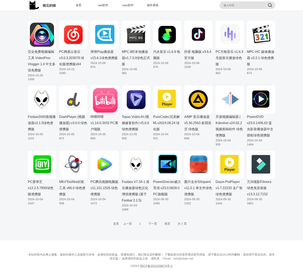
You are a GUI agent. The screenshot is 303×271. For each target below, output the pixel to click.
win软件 (103, 5)
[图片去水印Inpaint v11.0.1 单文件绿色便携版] (198, 164)
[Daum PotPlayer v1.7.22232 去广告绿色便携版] (230, 164)
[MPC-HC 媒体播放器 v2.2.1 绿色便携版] (261, 34)
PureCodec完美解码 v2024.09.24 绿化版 (166, 123)
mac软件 (128, 5)
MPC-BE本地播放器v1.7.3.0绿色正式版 (136, 58)
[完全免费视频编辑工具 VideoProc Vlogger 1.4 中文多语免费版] (42, 34)
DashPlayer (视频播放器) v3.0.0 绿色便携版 (73, 123)
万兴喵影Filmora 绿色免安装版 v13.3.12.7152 (259, 188)
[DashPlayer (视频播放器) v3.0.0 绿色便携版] (73, 99)
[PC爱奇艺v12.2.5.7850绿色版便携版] (42, 164)
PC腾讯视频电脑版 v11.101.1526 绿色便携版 (104, 188)
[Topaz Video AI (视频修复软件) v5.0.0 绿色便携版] (136, 99)
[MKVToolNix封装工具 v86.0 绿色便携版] (73, 164)
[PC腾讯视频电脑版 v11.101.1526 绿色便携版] (104, 164)
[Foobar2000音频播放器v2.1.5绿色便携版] (42, 99)
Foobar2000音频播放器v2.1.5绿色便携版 (42, 123)
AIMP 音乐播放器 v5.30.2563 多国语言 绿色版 (197, 123)
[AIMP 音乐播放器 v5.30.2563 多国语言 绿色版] (198, 99)
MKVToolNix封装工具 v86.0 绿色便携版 (72, 188)
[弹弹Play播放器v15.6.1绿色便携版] (104, 34)
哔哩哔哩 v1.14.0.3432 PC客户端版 (104, 123)
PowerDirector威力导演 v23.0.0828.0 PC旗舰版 (167, 188)
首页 (78, 5)
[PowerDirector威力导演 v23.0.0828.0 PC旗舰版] (167, 164)
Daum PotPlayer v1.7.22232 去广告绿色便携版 (229, 188)
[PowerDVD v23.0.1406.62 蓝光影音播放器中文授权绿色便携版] (261, 99)
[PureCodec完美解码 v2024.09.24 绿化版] (167, 99)
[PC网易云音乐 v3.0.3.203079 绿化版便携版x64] (73, 34)
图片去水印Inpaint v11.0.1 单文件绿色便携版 (198, 188)
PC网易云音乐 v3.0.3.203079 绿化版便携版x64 (71, 58)
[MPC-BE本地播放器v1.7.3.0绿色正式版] (136, 34)
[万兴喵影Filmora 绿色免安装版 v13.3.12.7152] (261, 164)
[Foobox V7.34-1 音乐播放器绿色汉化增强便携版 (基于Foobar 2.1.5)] (136, 164)
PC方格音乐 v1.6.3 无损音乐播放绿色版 (229, 58)
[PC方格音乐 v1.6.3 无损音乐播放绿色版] (230, 34)
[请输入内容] (270, 5)
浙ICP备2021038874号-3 (156, 266)
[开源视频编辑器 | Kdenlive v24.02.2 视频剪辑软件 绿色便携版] (230, 99)
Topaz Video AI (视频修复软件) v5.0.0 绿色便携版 (135, 123)
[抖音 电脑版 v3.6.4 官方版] (198, 34)
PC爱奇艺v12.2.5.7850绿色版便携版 (40, 188)
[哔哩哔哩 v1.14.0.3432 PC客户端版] (104, 99)
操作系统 (153, 5)
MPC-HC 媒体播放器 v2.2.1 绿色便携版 (260, 58)
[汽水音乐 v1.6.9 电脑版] (167, 34)
